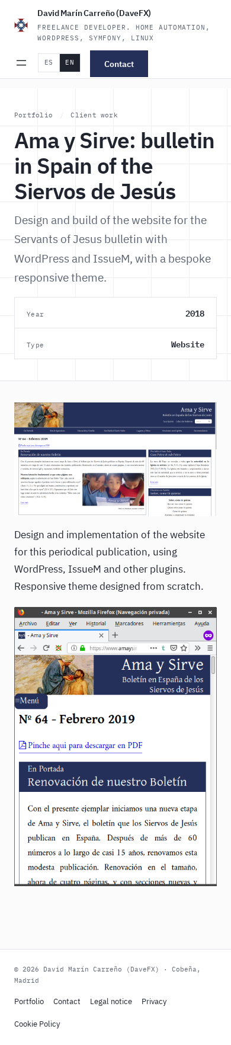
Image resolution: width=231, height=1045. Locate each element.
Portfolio (33, 115)
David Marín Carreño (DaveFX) (94, 13)
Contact (119, 63)
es (48, 62)
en (69, 62)
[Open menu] (21, 63)
